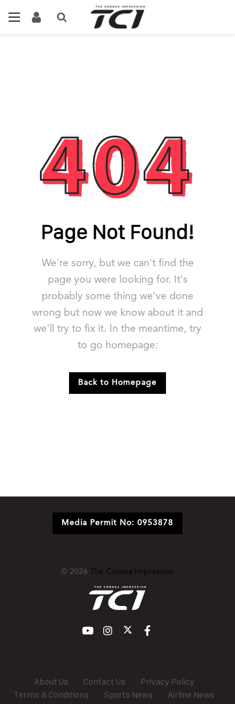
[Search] (61, 17)
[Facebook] (147, 631)
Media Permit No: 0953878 (117, 523)
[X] (127, 631)
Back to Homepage (117, 382)
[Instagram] (107, 631)
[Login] (36, 17)
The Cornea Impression (132, 572)
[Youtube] (87, 631)
